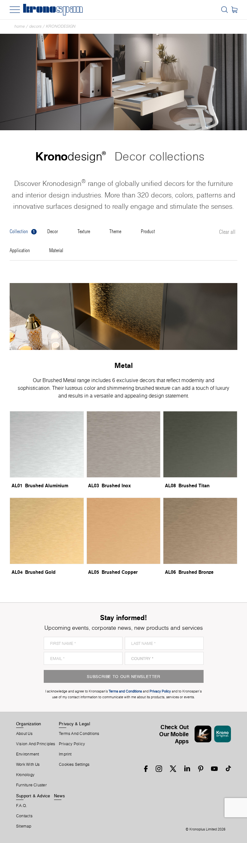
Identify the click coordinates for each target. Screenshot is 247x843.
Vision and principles (35, 744)
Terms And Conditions (79, 733)
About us (24, 733)
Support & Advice (33, 796)
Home (19, 26)
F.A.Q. (21, 805)
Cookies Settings (74, 764)
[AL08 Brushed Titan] (200, 444)
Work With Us (28, 764)
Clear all (227, 232)
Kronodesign (61, 26)
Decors (35, 26)
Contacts (24, 816)
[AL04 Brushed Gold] (47, 531)
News (59, 796)
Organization (28, 723)
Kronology (25, 774)
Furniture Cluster (31, 785)
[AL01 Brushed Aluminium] (47, 444)
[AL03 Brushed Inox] (124, 444)
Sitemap (24, 826)
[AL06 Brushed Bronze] (200, 531)
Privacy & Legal (74, 723)
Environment (27, 754)
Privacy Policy (72, 744)
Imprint (65, 754)
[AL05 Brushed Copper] (124, 531)
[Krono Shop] (234, 9)
